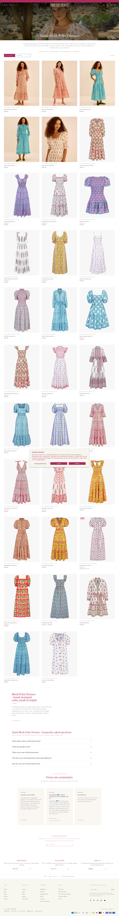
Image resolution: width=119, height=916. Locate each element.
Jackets (24, 896)
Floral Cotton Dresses (44, 51)
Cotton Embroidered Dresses (65, 51)
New (5, 891)
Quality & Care (44, 894)
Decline (77, 463)
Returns (42, 891)
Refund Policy (7, 911)
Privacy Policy (40, 459)
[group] (59, 806)
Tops (23, 891)
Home (45, 876)
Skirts (23, 894)
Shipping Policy (30, 911)
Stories (6, 896)
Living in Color (62, 891)
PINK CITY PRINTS (11, 909)
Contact (42, 899)
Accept (59, 463)
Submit (112, 889)
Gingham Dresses (76, 51)
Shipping (42, 889)
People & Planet (62, 896)
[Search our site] (103, 5)
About (6, 899)
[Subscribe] (73, 844)
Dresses (55, 876)
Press (59, 899)
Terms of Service (21, 911)
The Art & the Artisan (64, 894)
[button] (38, 83)
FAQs (41, 896)
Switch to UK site (45, 901)
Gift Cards (25, 899)
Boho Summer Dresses (54, 51)
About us (60, 889)
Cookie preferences (38, 911)
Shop (50, 876)
